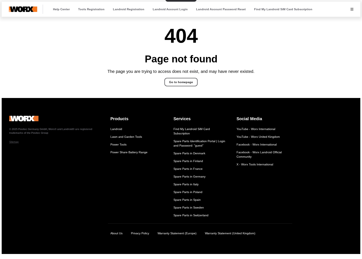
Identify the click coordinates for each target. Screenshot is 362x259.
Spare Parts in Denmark (189, 153)
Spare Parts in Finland (188, 161)
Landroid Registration (128, 9)
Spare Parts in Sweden (188, 207)
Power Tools (118, 144)
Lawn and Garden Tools (126, 136)
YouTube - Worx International (256, 129)
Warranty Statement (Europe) (177, 233)
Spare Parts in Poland (187, 192)
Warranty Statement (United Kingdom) (230, 233)
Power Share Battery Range (128, 152)
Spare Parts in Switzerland (190, 215)
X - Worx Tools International (255, 164)
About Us (116, 233)
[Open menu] (352, 9)
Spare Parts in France (188, 168)
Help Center (61, 9)
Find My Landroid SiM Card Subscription (283, 9)
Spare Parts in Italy (186, 184)
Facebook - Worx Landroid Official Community (259, 154)
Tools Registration (91, 9)
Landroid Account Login (170, 9)
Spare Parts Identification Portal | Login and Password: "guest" (199, 143)
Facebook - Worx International (257, 144)
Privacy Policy (140, 233)
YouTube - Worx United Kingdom (258, 136)
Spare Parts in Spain (187, 199)
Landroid (116, 129)
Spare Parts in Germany (189, 176)
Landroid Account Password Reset (221, 9)
